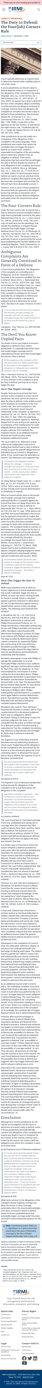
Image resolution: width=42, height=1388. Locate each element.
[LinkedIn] (35, 1358)
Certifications (6, 1318)
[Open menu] (3, 9)
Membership (26, 1347)
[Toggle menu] (21, 43)
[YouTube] (24, 1363)
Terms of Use (6, 1347)
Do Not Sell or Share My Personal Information (31, 1329)
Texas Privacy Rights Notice (29, 1324)
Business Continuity (8, 1359)
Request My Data (28, 1333)
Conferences (5, 1314)
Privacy (24, 1314)
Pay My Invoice (6, 1325)
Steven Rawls (6, 36)
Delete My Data (27, 1337)
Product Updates (7, 1328)
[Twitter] (29, 1358)
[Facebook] (24, 1358)
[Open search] (38, 9)
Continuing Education (9, 1321)
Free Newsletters (28, 1353)
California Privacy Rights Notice (31, 1319)
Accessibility (6, 1355)
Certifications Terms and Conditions (10, 1351)
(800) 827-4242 (28, 1377)
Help (2, 1332)
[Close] (39, 3)
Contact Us (5, 1335)
